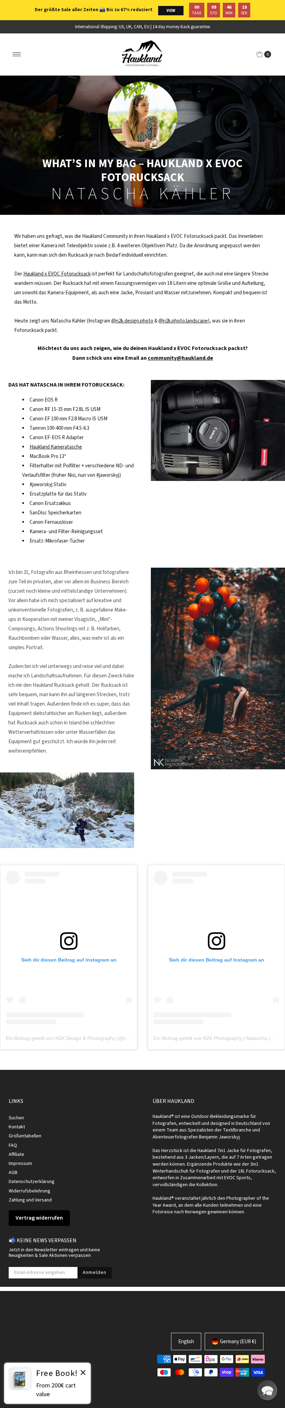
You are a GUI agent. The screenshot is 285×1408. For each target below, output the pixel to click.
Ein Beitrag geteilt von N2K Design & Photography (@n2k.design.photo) (84, 1038)
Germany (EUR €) (238, 1341)
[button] (267, 1390)
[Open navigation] (16, 54)
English (186, 1341)
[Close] (83, 1373)
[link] (47, 1383)
